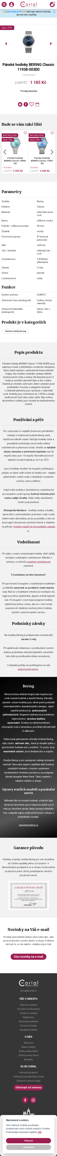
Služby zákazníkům (28, 1051)
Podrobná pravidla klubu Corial (28, 1076)
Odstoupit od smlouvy (28, 1087)
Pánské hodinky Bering (15, 331)
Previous (5, 152)
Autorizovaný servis (28, 1055)
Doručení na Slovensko (28, 1009)
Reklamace (28, 1017)
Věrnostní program (28, 1072)
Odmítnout (28, 1147)
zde (40, 1132)
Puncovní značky (28, 1025)
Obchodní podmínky (28, 1021)
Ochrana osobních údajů (28, 1081)
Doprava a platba (28, 1005)
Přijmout (28, 1140)
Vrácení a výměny (28, 1013)
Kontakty (28, 1059)
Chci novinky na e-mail (28, 956)
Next (52, 152)
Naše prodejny (28, 1047)
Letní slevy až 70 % (14, 11)
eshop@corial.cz (28, 990)
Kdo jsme (28, 1043)
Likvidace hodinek (28, 1030)
